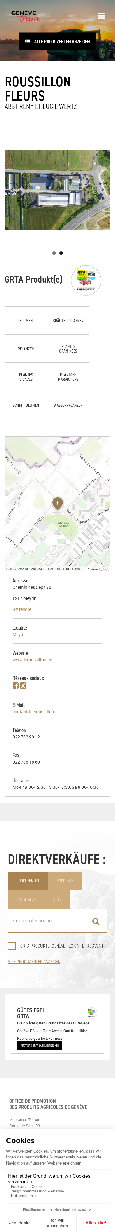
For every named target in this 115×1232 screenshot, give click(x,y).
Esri (106, 569)
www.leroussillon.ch (32, 659)
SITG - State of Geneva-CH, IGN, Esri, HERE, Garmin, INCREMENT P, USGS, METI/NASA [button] (45, 568)
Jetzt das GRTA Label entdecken (40, 1045)
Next (102, 189)
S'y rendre (22, 609)
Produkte (65, 880)
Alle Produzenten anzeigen (61, 41)
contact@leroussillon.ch (36, 712)
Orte (57, 899)
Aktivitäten (26, 899)
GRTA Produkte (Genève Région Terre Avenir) (63, 946)
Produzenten (28, 880)
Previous (12, 189)
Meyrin (19, 634)
